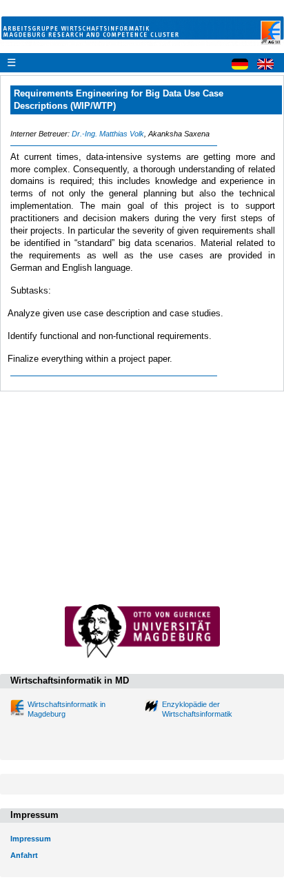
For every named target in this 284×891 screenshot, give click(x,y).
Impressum (30, 838)
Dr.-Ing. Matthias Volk (108, 134)
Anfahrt (24, 855)
